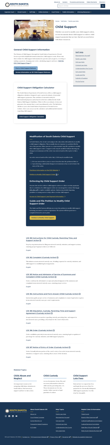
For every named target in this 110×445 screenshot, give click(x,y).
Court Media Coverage (37, 417)
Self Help (64, 21)
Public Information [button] (68, 12)
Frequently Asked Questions (39, 424)
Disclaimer (66, 437)
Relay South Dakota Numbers (91, 431)
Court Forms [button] (55, 12)
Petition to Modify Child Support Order (42, 174)
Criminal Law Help (81, 65)
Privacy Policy (55, 437)
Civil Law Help (80, 62)
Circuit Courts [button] (21, 12)
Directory (102, 2)
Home (57, 21)
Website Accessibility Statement (82, 437)
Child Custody (50, 375)
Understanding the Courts (84, 68)
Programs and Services (77, 2)
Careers (64, 2)
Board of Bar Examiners (89, 417)
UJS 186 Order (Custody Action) (39, 330)
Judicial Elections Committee (90, 424)
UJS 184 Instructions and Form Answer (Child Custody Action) (52, 294)
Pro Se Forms (80, 81)
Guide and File (80, 75)
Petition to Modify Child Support (42, 217)
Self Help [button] (32, 12)
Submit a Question (82, 78)
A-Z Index (33, 427)
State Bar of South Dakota (90, 427)
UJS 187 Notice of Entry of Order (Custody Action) (47, 347)
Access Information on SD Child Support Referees (33, 72)
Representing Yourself (83, 55)
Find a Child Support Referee (26, 68)
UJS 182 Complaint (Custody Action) (41, 257)
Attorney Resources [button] (83, 12)
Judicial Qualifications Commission (91, 421)
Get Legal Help (80, 72)
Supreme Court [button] (9, 12)
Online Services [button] (43, 12)
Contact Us (25, 437)
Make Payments (92, 2)
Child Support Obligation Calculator (31, 116)
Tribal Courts (85, 414)
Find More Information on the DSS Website (44, 170)
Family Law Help (73, 21)
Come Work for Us (36, 421)
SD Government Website (39, 437)
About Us (57, 2)
